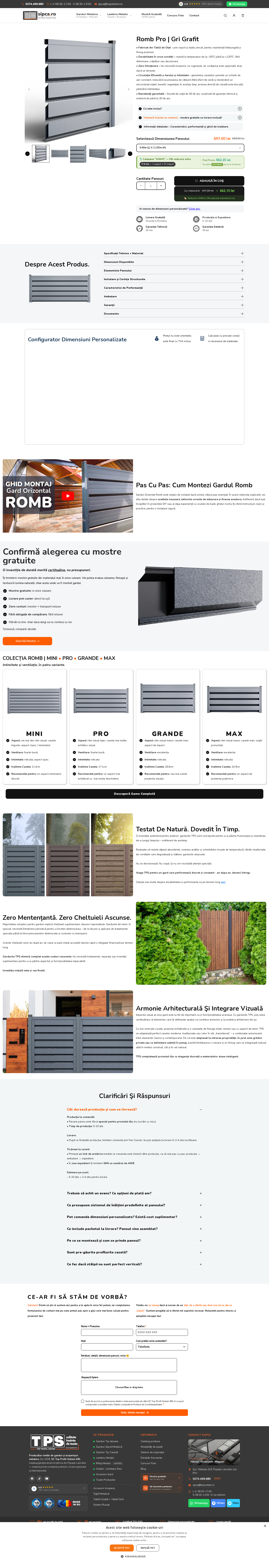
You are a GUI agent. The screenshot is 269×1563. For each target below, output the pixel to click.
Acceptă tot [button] (122, 1547)
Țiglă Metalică (101, 1494)
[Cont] (234, 15)
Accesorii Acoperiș (104, 1488)
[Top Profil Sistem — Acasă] (58, 1442)
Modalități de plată (151, 1447)
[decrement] (141, 185)
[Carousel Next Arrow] (128, 89)
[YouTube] (47, 1479)
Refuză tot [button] (148, 1547)
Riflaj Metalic (109, 1463)
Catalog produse (150, 1441)
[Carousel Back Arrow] (29, 89)
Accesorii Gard (104, 1474)
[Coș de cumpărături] (242, 15)
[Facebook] (32, 1479)
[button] (134, 1556)
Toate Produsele (105, 1480)
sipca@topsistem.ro (110, 4)
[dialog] (134, 1542)
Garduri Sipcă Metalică (109, 1447)
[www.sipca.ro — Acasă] (39, 15)
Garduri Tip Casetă (107, 1452)
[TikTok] (39, 1479)
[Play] (68, 496)
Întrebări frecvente (151, 1458)
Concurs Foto (148, 1463)
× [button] (265, 1526)
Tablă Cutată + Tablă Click (108, 1499)
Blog (143, 1469)
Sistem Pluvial (101, 1505)
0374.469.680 (34, 4)
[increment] (161, 185)
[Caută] (225, 15)
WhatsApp (239, 4)
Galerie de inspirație (152, 1452)
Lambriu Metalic (105, 1458)
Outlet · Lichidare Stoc (109, 1469)
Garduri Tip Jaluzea (107, 1441)
